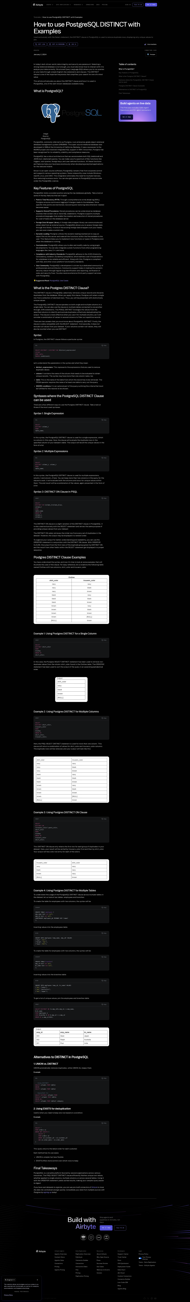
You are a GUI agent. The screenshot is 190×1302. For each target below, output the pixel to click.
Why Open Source (103, 1257)
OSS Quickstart (123, 1263)
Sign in (128, 4)
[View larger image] (71, 113)
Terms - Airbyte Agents (147, 1265)
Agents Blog (122, 1289)
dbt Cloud (121, 1273)
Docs (97, 4)
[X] (148, 1298)
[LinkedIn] (152, 1298)
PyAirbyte (79, 1257)
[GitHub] (144, 1298)
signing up (47, 1192)
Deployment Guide (124, 1266)
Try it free (151, 4)
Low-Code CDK (123, 1282)
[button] (50, 5)
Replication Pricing (82, 1276)
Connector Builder (82, 1260)
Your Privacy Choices (146, 1258)
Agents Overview (61, 1254)
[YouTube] (155, 1298)
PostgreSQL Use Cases (59, 280)
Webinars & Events (103, 1270)
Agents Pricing (60, 1270)
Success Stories (102, 1263)
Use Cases (100, 1266)
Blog (119, 1285)
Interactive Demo (81, 1266)
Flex (77, 1270)
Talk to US (120, 1228)
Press (98, 1260)
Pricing (104, 4)
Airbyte (94, 1187)
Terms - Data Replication (147, 1262)
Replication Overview (83, 1254)
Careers (99, 1273)
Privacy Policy (143, 1254)
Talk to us (138, 4)
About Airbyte (102, 1254)
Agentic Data (59, 1260)
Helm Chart (121, 1270)
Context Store (60, 1257)
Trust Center (122, 1257)
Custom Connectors (124, 1276)
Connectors (90, 4)
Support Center (123, 1254)
